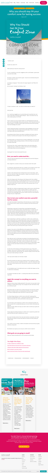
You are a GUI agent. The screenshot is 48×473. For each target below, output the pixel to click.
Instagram (40, 458)
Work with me (32, 458)
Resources (23, 459)
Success (32, 358)
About (11, 2)
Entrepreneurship (18, 358)
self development (26, 358)
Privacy (3, 459)
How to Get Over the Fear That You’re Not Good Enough (18, 351)
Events (23, 463)
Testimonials (31, 2)
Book (27, 2)
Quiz (23, 464)
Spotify (39, 463)
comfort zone (10, 358)
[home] (5, 2)
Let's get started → (24, 446)
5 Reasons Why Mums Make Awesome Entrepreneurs (18, 347)
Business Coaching (43, 3)
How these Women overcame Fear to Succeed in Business (19, 345)
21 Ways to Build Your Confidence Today (15, 343)
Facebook (40, 456)
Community (23, 2)
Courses (23, 461)
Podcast (18, 2)
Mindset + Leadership (30, 8)
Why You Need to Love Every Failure (14, 349)
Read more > (5, 423)
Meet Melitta (32, 456)
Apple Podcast (40, 464)
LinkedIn (39, 461)
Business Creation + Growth (19, 8)
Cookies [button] (29, 471)
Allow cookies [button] (43, 471)
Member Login (24, 468)
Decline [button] (38, 471)
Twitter (39, 459)
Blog (14, 2)
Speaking (37, 2)
